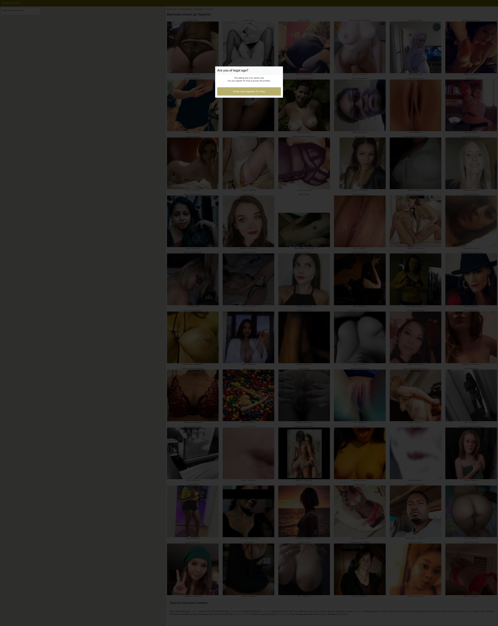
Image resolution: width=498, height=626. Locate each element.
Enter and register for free (249, 91)
